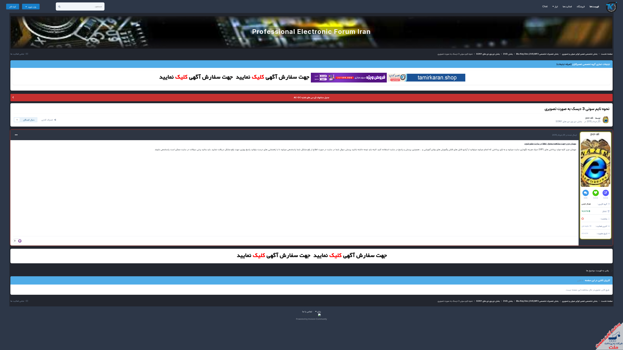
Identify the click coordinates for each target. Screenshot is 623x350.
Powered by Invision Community (311, 319)
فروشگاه (581, 6)
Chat (545, 6)
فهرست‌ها (594, 6)
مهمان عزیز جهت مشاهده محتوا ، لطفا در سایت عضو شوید (550, 143)
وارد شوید (31, 7)
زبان (319, 311)
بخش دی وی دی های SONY (569, 121)
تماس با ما (307, 311)
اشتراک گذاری (47, 119)
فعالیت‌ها (567, 6)
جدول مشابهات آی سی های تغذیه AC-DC (311, 97)
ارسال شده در (564, 135)
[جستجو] (59, 6)
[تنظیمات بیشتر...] (16, 135)
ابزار (556, 6)
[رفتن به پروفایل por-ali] (605, 119)
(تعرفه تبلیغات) (564, 64)
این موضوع (71, 6)
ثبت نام (13, 6)
